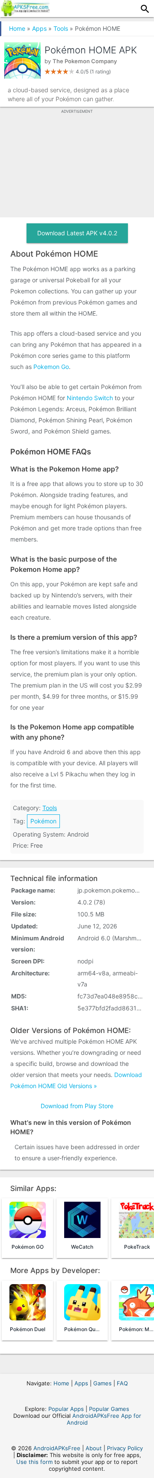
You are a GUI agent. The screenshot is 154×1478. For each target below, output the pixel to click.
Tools (60, 28)
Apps (39, 28)
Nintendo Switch (90, 397)
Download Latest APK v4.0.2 (77, 233)
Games (102, 1383)
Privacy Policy (125, 1448)
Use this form (34, 1461)
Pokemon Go (51, 366)
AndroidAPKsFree (56, 1448)
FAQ (122, 1383)
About (94, 1448)
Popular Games (109, 1408)
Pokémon (43, 821)
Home (17, 28)
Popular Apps (66, 1408)
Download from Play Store (77, 1105)
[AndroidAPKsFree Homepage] (25, 13)
